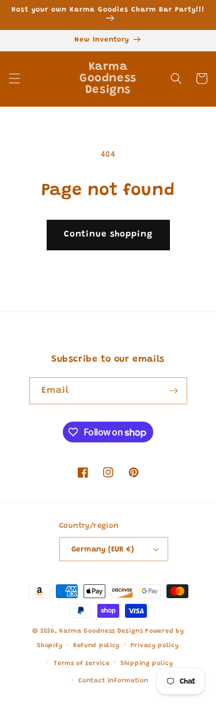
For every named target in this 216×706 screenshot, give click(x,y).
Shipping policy (146, 663)
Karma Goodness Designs (101, 631)
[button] (14, 78)
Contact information (113, 681)
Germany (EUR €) (102, 549)
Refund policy (96, 646)
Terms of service (81, 663)
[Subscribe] (174, 390)
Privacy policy (155, 646)
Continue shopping (108, 234)
